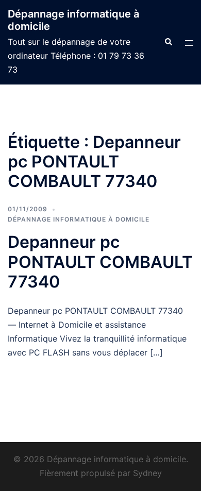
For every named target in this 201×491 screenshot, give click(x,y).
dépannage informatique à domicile (78, 219)
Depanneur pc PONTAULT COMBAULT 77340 (100, 262)
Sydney (147, 473)
